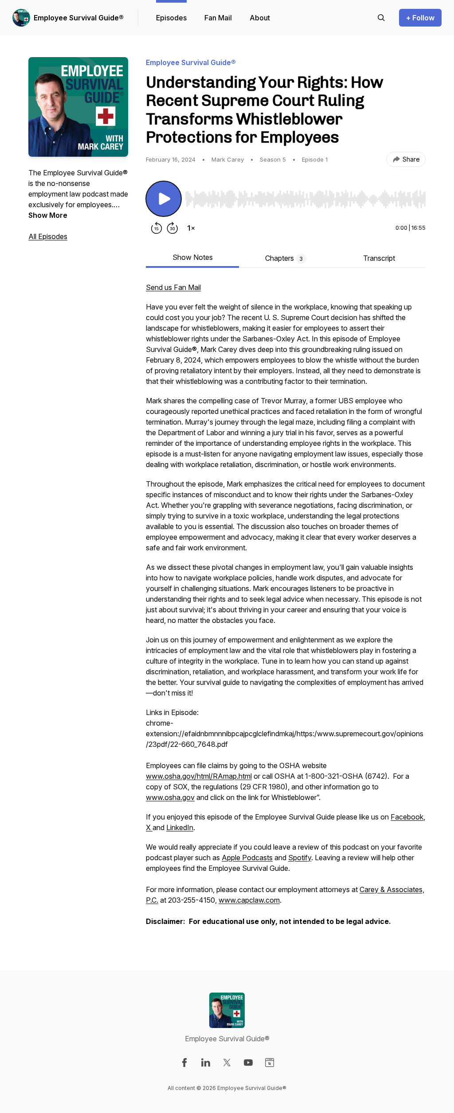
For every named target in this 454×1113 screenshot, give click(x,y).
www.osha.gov (170, 797)
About (260, 17)
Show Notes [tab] (192, 257)
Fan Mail (218, 17)
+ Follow (420, 17)
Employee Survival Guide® (79, 17)
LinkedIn (179, 827)
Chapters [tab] (284, 258)
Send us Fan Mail (173, 287)
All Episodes (47, 236)
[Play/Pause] (163, 198)
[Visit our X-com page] (227, 1062)
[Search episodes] (381, 17)
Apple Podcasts (247, 857)
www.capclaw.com (249, 900)
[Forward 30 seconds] (172, 228)
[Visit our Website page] (269, 1062)
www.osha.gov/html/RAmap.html (199, 776)
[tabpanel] (286, 608)
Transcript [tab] (379, 258)
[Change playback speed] (191, 228)
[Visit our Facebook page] (184, 1062)
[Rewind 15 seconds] (156, 228)
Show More (47, 215)
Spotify (299, 857)
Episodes (171, 17)
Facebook (407, 816)
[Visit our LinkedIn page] (205, 1062)
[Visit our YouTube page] (248, 1062)
